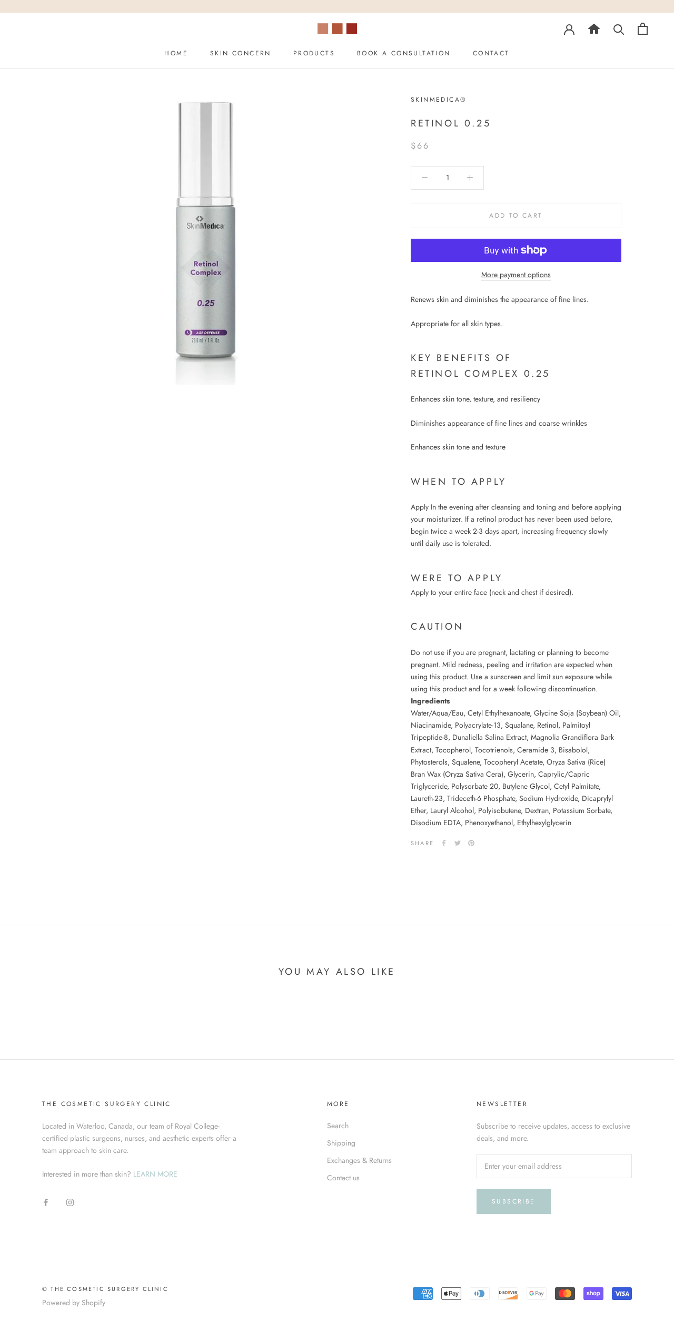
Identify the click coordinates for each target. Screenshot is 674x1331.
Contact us (343, 1177)
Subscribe (514, 1201)
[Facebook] (444, 843)
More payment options (516, 274)
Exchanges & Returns (359, 1160)
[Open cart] (643, 29)
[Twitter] (457, 843)
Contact (491, 53)
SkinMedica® (439, 99)
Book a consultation (404, 53)
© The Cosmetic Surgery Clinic (105, 1289)
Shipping (341, 1143)
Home (176, 53)
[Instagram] (70, 1202)
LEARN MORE (155, 1174)
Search (338, 1125)
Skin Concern (240, 53)
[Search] (594, 28)
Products (314, 53)
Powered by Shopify (73, 1302)
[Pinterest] (471, 843)
